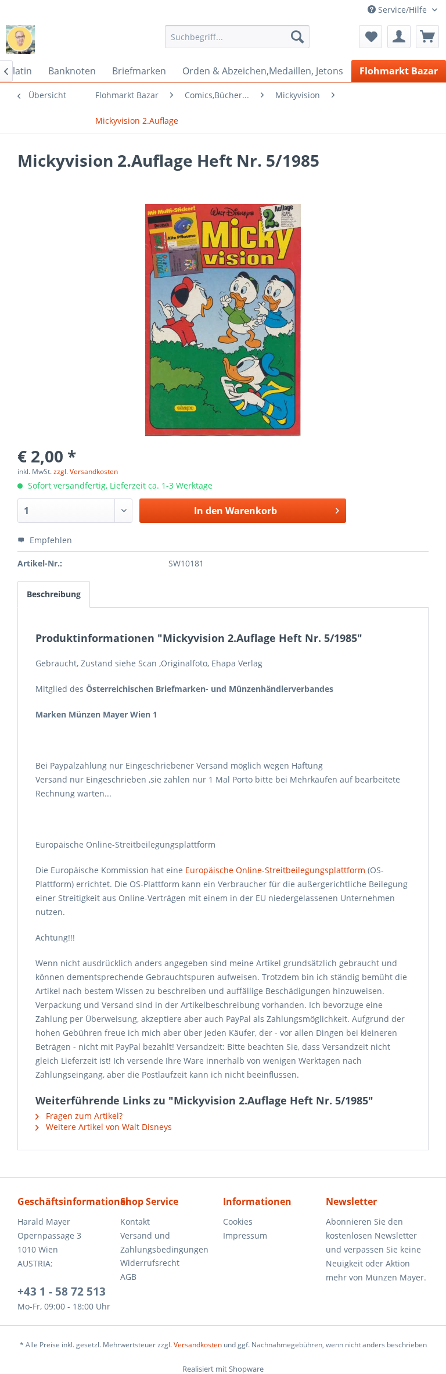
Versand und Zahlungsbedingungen (164, 1242)
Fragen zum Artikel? (83, 1115)
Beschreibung (54, 594)
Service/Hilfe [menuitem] (402, 9)
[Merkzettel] (370, 36)
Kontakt (135, 1221)
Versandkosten (198, 1345)
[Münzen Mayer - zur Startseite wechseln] (20, 39)
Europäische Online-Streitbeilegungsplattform (275, 870)
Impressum (245, 1235)
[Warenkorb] (427, 36)
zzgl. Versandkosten (85, 471)
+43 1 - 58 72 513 (61, 1291)
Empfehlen (49, 540)
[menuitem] (237, 36)
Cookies (238, 1221)
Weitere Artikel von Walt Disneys (108, 1126)
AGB (128, 1276)
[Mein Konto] (399, 36)
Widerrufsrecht (149, 1262)
